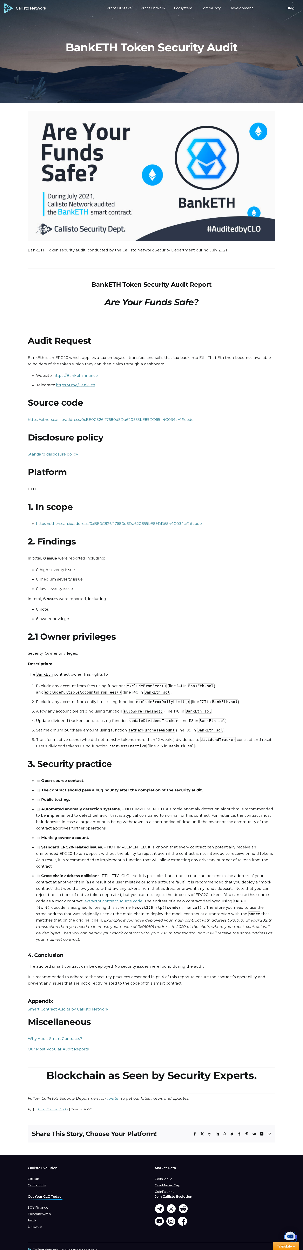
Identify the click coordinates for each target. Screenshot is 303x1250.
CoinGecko (163, 1179)
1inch (32, 1220)
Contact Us (37, 1185)
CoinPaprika (164, 1192)
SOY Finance (38, 1207)
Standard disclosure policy (53, 454)
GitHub (33, 1179)
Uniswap (35, 1227)
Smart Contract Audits (53, 1109)
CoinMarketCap (167, 1185)
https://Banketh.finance (75, 375)
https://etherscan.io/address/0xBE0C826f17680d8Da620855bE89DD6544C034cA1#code (111, 419)
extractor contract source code (113, 901)
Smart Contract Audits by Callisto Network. (68, 1009)
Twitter (113, 1098)
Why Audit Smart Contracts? (55, 1038)
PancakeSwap (39, 1214)
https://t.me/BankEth (75, 385)
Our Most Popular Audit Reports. (58, 1049)
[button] (290, 1237)
